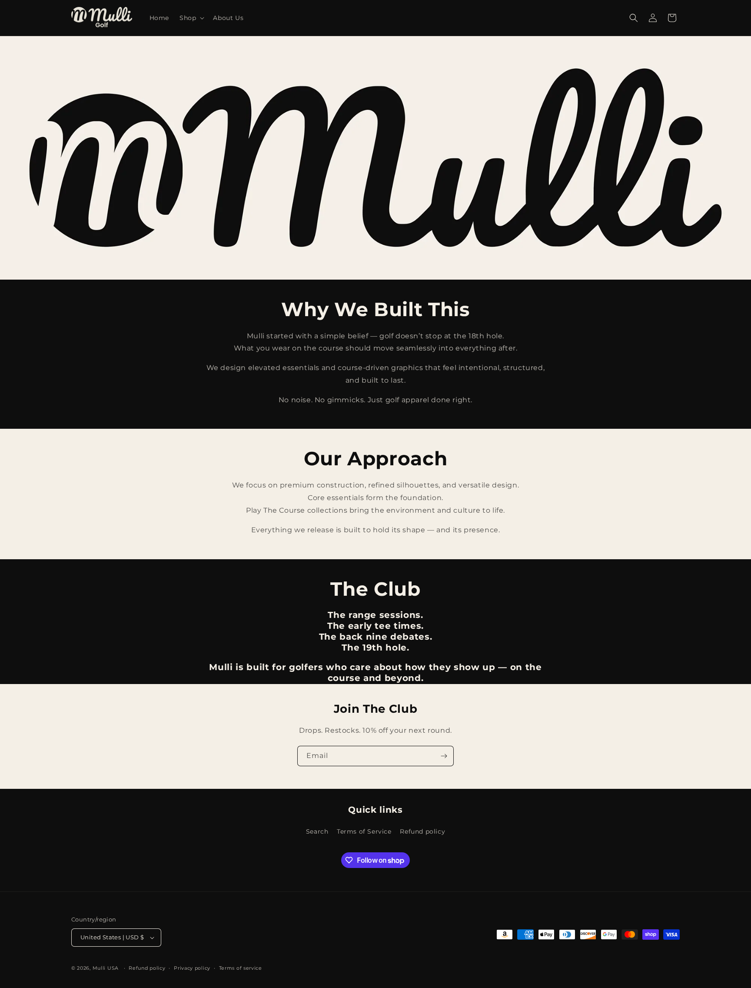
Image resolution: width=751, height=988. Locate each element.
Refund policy (422, 831)
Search (317, 831)
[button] (191, 18)
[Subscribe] (443, 756)
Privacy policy (192, 968)
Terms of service (240, 968)
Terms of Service (364, 831)
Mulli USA (106, 968)
